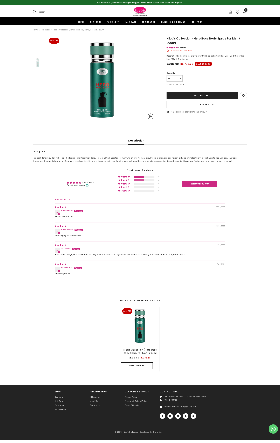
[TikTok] (178, 416)
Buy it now (207, 104)
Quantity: (171, 73)
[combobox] (51, 12)
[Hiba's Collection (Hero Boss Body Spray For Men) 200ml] (140, 326)
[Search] (48, 12)
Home (35, 30)
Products (46, 30)
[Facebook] (162, 416)
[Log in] (230, 12)
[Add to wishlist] (243, 95)
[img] (60, 207)
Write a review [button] (200, 183)
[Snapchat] (185, 416)
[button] (172, 47)
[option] (140, 2)
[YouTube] (193, 416)
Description (136, 140)
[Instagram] (170, 416)
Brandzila (157, 432)
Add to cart (202, 95)
